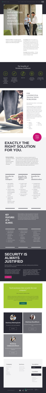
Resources (33, 1)
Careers (7, 368)
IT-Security (25, 1)
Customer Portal (21, 366)
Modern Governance (29, 1)
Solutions (19, 1)
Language (39, 1)
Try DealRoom (23, 303)
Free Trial (10, 26)
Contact (37, 1)
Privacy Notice (21, 369)
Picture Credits (8, 374)
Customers (8, 372)
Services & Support (22, 368)
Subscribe (33, 367)
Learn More (8, 277)
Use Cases (22, 1)
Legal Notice (8, 373)
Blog (7, 370)
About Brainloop (8, 366)
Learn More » (13, 328)
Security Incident (21, 370)
